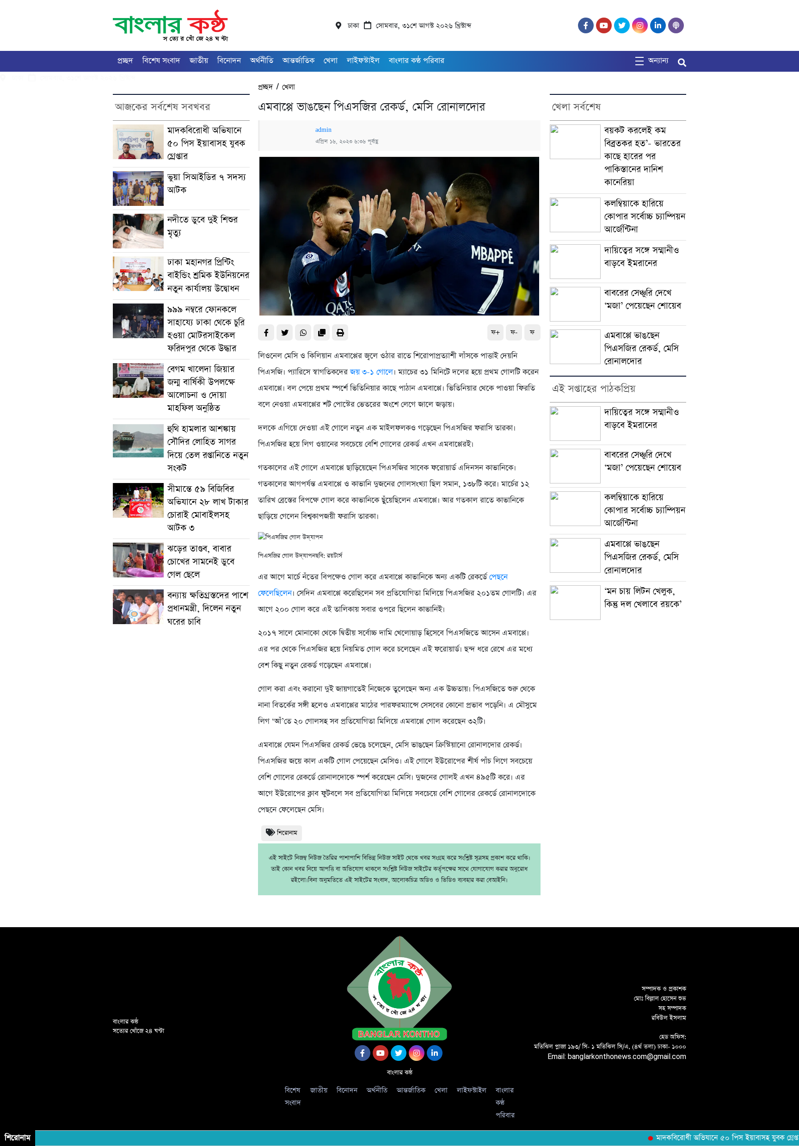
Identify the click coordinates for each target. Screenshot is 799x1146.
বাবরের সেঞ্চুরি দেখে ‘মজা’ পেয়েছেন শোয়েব (642, 299)
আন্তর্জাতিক (298, 61)
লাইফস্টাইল (363, 61)
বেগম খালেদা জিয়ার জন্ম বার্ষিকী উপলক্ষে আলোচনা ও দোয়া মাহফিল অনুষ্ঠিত (201, 389)
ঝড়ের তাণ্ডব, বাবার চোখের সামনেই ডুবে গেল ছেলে (200, 562)
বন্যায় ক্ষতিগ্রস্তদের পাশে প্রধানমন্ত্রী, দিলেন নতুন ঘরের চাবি (207, 608)
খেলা (331, 61)
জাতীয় (199, 61)
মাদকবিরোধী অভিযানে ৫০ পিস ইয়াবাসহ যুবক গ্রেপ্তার (206, 143)
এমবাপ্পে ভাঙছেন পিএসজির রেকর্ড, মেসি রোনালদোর (641, 348)
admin (323, 130)
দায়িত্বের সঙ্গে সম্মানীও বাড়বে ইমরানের (641, 257)
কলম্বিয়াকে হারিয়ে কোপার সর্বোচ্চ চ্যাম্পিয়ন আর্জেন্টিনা (644, 217)
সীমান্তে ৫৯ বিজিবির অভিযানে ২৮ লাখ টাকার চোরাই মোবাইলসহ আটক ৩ (207, 508)
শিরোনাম (287, 833)
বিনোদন (229, 61)
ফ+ (495, 332)
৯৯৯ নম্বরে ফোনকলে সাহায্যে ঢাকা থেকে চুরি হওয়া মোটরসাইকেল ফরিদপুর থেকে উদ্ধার (206, 329)
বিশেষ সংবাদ (161, 61)
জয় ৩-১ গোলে (371, 372)
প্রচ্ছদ (125, 61)
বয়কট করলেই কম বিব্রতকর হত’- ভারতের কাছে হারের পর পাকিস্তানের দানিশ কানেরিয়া (642, 156)
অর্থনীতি (261, 61)
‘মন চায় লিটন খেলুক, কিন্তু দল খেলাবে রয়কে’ (643, 598)
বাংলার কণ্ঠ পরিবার (416, 61)
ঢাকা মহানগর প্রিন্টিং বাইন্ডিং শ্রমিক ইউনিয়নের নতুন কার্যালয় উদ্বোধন (208, 275)
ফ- (513, 332)
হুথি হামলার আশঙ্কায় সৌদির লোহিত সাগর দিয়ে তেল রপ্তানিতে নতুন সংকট (207, 448)
